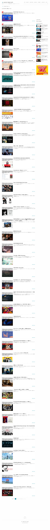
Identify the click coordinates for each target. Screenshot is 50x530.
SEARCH (35, 2)
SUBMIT (39, 2)
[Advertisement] (42, 13)
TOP (24, 2)
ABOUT (27, 2)
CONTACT (43, 2)
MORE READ (33, 45)
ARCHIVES (31, 2)
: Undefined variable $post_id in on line (7, 13)
